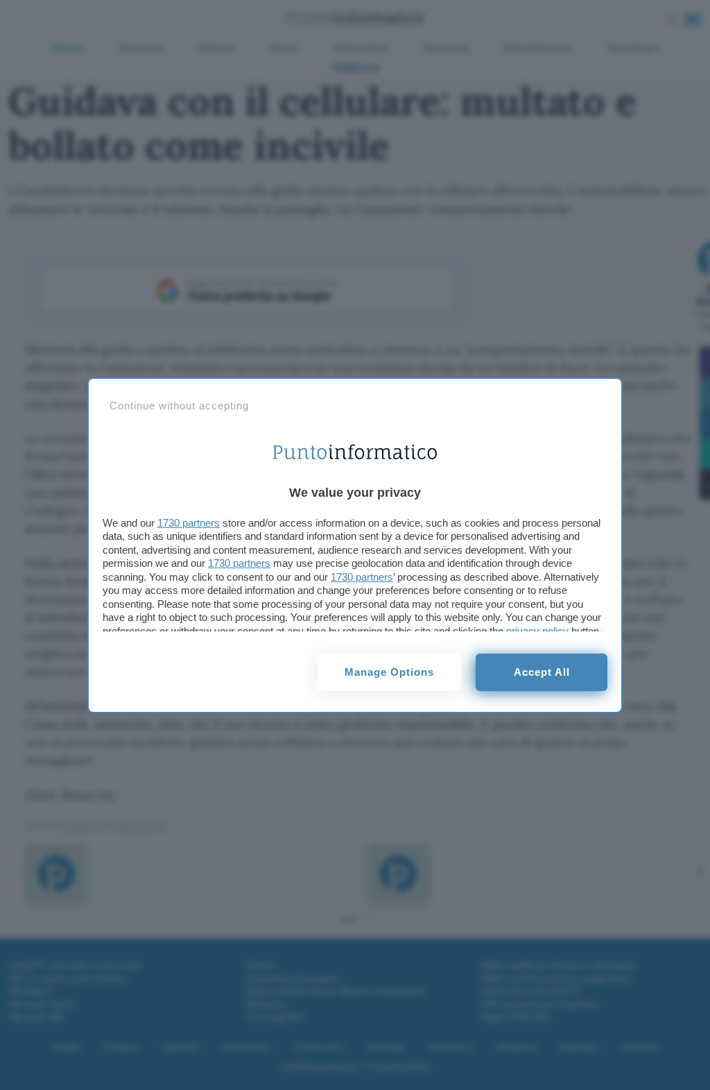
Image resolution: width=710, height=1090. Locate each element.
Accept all (542, 672)
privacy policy (537, 631)
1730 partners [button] (188, 523)
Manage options (389, 672)
